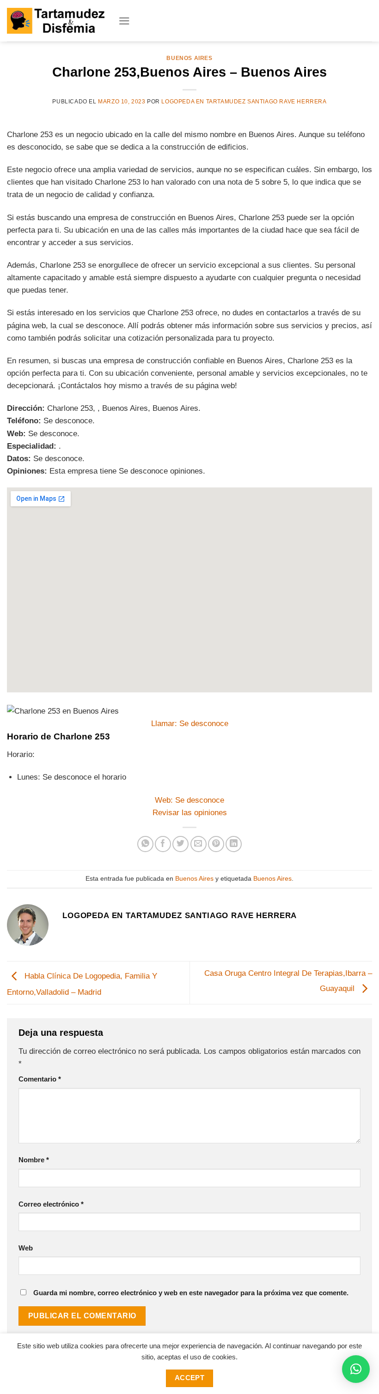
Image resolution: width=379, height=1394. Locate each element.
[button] (356, 1369)
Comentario (39, 1079)
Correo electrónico (51, 1204)
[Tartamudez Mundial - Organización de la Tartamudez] (55, 20)
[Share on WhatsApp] (145, 844)
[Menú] (124, 21)
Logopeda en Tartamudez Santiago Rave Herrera (243, 101)
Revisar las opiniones (190, 812)
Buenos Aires (189, 58)
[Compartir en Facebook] (163, 844)
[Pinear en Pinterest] (216, 844)
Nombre (33, 1160)
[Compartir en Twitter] (180, 844)
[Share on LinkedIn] (234, 844)
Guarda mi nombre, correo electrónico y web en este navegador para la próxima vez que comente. (190, 1293)
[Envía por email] (198, 844)
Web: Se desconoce (189, 800)
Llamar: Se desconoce (189, 723)
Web (25, 1248)
